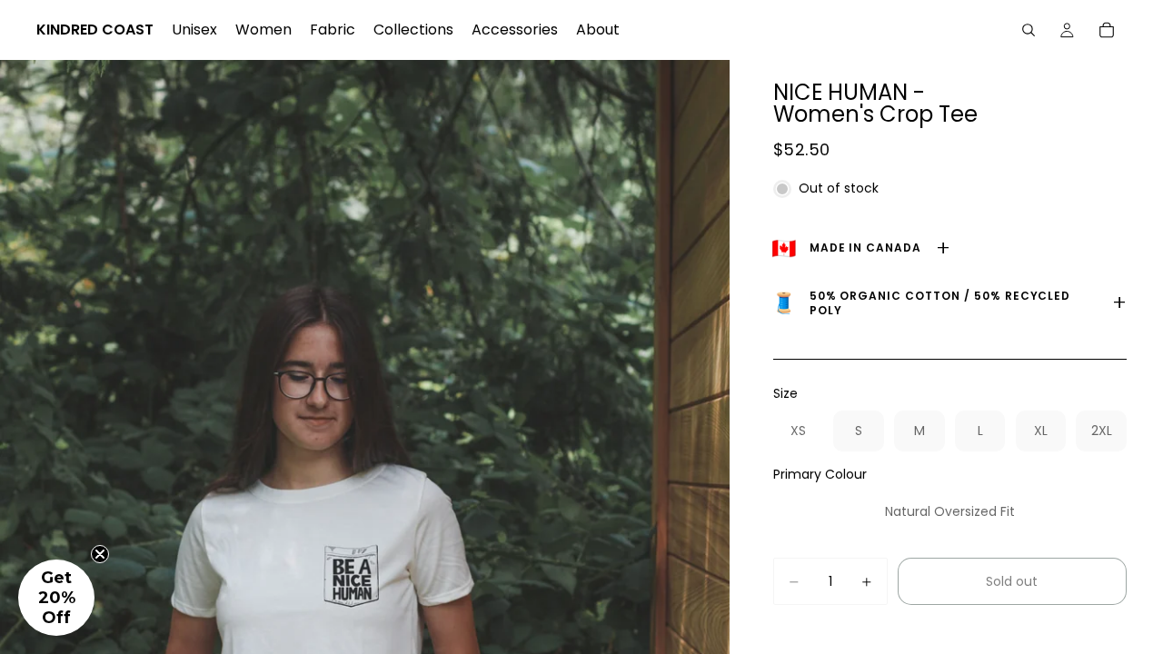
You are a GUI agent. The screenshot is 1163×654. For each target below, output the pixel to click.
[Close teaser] (100, 554)
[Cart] (1107, 30)
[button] (56, 598)
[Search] (1029, 30)
